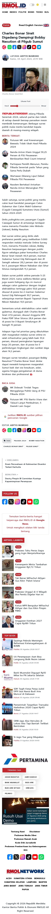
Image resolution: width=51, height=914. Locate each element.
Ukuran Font (25, 101)
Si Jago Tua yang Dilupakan (29, 737)
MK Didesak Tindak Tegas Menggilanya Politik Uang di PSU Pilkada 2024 (27, 391)
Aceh (9, 878)
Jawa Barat (10, 885)
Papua (25, 889)
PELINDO (8, 793)
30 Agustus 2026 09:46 (30, 697)
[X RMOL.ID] (11, 501)
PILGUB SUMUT (32, 446)
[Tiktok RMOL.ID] (23, 501)
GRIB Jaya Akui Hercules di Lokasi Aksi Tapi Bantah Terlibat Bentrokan (31, 724)
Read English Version (31, 25)
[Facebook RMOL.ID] (4, 501)
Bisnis (16, 713)
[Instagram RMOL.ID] (17, 501)
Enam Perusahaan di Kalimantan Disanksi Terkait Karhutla (25, 466)
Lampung (32, 882)
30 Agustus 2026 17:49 (29, 679)
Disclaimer (35, 831)
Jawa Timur (41, 885)
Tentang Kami (18, 831)
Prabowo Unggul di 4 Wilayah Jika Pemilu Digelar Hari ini (31, 593)
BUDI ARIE (29, 782)
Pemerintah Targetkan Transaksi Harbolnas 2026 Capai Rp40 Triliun (31, 707)
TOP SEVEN (9, 635)
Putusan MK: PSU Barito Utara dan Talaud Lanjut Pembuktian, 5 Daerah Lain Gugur (28, 403)
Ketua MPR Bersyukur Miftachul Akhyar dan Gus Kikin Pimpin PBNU (32, 608)
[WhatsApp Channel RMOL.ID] (36, 501)
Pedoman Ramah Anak (25, 839)
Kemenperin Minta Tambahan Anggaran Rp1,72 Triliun (31, 565)
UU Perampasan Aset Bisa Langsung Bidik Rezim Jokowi (29, 658)
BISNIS (31, 12)
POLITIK (22, 12)
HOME (5, 12)
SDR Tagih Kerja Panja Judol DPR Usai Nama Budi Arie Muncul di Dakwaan (29, 691)
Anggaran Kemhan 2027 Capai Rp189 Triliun (28, 622)
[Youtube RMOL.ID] (30, 501)
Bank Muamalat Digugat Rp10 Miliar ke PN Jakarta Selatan (30, 674)
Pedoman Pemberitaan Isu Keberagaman (25, 846)
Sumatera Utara (23, 878)
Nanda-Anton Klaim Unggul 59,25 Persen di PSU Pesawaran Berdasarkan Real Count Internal (28, 155)
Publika (16, 649)
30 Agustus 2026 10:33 (28, 729)
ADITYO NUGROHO (29, 56)
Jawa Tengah (25, 885)
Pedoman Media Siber (25, 835)
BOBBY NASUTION (36, 440)
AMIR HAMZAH (31, 777)
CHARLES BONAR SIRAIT (13, 446)
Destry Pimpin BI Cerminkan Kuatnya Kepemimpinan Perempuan (23, 480)
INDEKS (13, 12)
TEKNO (39, 12)
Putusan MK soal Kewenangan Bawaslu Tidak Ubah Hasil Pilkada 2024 (28, 143)
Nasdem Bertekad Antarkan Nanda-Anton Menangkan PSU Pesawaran (26, 188)
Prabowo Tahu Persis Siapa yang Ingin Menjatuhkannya (30, 552)
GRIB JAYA (30, 788)
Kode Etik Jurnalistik (25, 842)
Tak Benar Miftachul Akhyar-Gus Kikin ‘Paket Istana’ (30, 579)
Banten (43, 882)
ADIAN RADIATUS (12, 777)
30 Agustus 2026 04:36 (29, 663)
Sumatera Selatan (14, 882)
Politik (6, 25)
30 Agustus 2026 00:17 (30, 649)
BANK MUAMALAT (12, 782)
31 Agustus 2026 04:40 (29, 740)
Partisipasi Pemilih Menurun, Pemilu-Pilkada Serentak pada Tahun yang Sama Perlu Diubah (29, 167)
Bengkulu (39, 878)
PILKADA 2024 (20, 440)
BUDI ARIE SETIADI (12, 788)
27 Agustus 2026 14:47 (28, 713)
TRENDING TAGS (14, 770)
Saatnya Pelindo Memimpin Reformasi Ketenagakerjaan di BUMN (30, 643)
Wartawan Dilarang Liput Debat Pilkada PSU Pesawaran (27, 177)
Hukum (16, 679)
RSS (25, 850)
